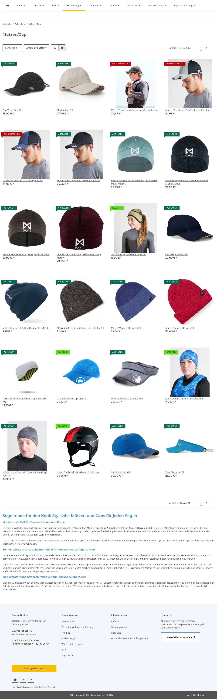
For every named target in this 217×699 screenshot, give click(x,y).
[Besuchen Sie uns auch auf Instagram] (23, 680)
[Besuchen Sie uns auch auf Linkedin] (31, 680)
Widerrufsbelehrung (72, 644)
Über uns (116, 632)
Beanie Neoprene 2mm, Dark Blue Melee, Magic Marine (187, 182)
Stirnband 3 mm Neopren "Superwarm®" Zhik (25, 400)
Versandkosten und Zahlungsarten (129, 638)
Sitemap (65, 632)
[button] (54, 47)
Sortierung (11, 47)
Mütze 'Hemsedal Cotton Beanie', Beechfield (26, 328)
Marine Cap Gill (65, 110)
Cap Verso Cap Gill (12, 110)
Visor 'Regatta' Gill (174, 472)
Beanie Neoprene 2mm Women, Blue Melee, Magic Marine (134, 182)
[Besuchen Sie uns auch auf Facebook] (15, 680)
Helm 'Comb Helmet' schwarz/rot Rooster (78, 472)
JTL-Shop (200, 695)
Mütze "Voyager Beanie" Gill (126, 328)
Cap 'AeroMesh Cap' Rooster (72, 398)
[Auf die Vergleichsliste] (38, 352)
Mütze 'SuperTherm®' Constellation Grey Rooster (24, 474)
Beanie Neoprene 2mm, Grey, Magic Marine (26, 254)
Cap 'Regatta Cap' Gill (176, 254)
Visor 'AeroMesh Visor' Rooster (127, 398)
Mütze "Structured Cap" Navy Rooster (23, 180)
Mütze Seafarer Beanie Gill (179, 328)
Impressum (67, 655)
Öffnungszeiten (119, 627)
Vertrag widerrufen (34, 668)
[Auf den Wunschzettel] (46, 352)
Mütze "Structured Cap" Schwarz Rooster (79, 180)
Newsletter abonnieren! (180, 637)
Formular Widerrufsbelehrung (77, 627)
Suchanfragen (68, 638)
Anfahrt (115, 621)
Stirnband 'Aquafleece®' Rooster (128, 254)
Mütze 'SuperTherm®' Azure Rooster (184, 398)
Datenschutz (68, 621)
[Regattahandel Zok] (8, 5)
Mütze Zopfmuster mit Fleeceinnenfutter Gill (80, 328)
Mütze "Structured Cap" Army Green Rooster (135, 110)
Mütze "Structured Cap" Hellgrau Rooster (187, 110)
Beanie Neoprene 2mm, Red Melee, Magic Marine (79, 256)
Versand (51, 687)
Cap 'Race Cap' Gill (121, 472)
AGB (63, 649)
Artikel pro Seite (35, 47)
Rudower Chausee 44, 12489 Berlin (30, 643)
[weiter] (211, 48)
